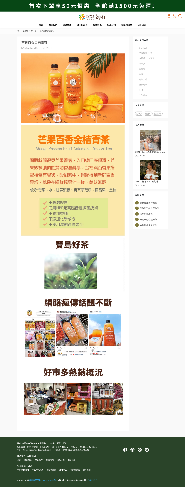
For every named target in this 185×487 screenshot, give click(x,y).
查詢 (19, 459)
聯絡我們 (111, 25)
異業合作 (143, 79)
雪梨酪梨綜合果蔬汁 (147, 208)
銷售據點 (86, 469)
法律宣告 (63, 469)
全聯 (141, 74)
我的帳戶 (39, 459)
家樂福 (142, 68)
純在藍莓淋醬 (144, 213)
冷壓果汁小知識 (146, 58)
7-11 (141, 90)
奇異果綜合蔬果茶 (146, 219)
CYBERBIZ (92, 480)
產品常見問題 (37, 469)
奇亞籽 (148, 113)
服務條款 (71, 459)
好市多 (142, 63)
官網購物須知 (23, 469)
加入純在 (141, 25)
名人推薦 (143, 47)
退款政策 (50, 459)
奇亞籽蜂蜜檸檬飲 (146, 202)
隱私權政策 (51, 469)
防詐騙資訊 (75, 469)
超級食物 (157, 113)
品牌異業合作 (145, 53)
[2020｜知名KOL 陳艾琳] (150, 170)
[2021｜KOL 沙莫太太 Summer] (150, 140)
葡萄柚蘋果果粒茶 (146, 225)
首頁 (41, 25)
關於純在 (28, 459)
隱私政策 (60, 459)
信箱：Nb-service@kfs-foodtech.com (34, 449)
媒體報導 (143, 84)
